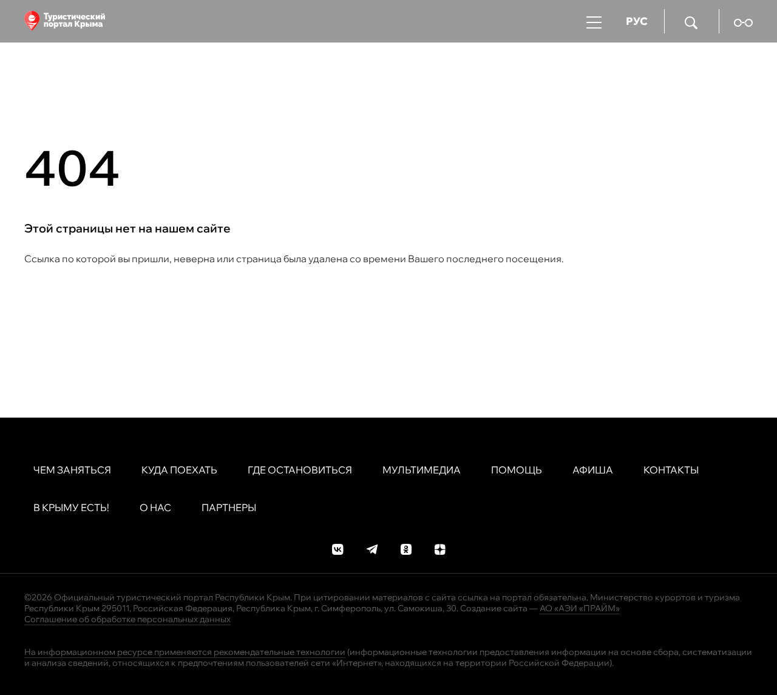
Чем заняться (72, 470)
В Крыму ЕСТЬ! (71, 507)
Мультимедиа (421, 470)
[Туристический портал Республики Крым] (64, 21)
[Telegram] (372, 548)
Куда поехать (179, 470)
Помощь (516, 470)
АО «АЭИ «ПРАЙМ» (580, 608)
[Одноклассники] (406, 548)
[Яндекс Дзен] (440, 548)
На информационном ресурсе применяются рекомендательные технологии (184, 651)
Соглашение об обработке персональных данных (127, 619)
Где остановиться (300, 470)
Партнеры (229, 507)
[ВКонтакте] (338, 548)
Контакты (671, 470)
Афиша (592, 470)
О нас (155, 507)
